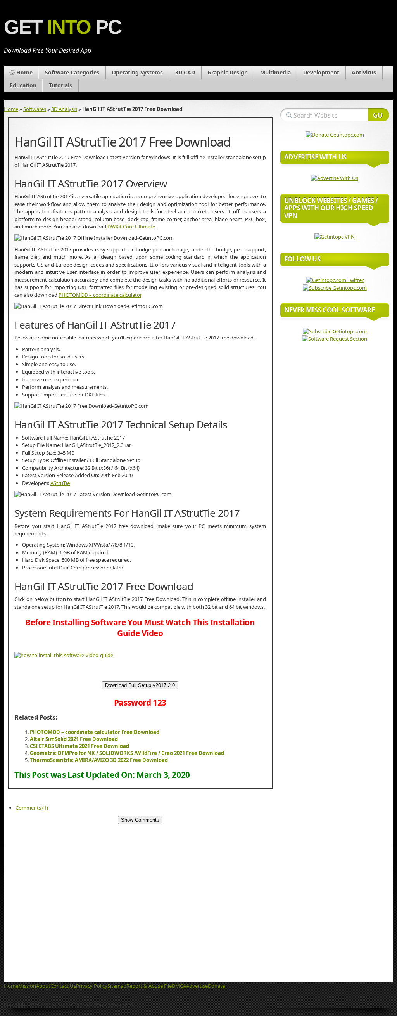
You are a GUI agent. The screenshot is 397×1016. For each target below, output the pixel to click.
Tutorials (60, 85)
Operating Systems (137, 72)
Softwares (34, 109)
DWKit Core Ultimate (131, 226)
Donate (216, 985)
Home (24, 72)
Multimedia (275, 72)
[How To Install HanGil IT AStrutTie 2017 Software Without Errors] (63, 655)
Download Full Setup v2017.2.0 (140, 685)
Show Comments (140, 820)
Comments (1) (32, 807)
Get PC (62, 27)
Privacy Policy (91, 985)
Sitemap (116, 985)
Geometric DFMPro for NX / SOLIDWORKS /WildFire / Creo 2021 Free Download (127, 752)
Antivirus (364, 72)
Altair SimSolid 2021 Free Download (74, 739)
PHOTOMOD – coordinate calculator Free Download (94, 732)
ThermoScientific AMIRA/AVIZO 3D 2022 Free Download (99, 759)
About (43, 985)
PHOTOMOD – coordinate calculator (100, 294)
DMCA (179, 985)
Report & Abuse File (149, 985)
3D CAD (185, 72)
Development (321, 72)
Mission (27, 985)
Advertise (197, 985)
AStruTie (60, 482)
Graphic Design (227, 72)
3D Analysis (64, 109)
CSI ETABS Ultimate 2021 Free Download (79, 746)
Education (23, 85)
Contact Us (63, 985)
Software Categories (72, 72)
